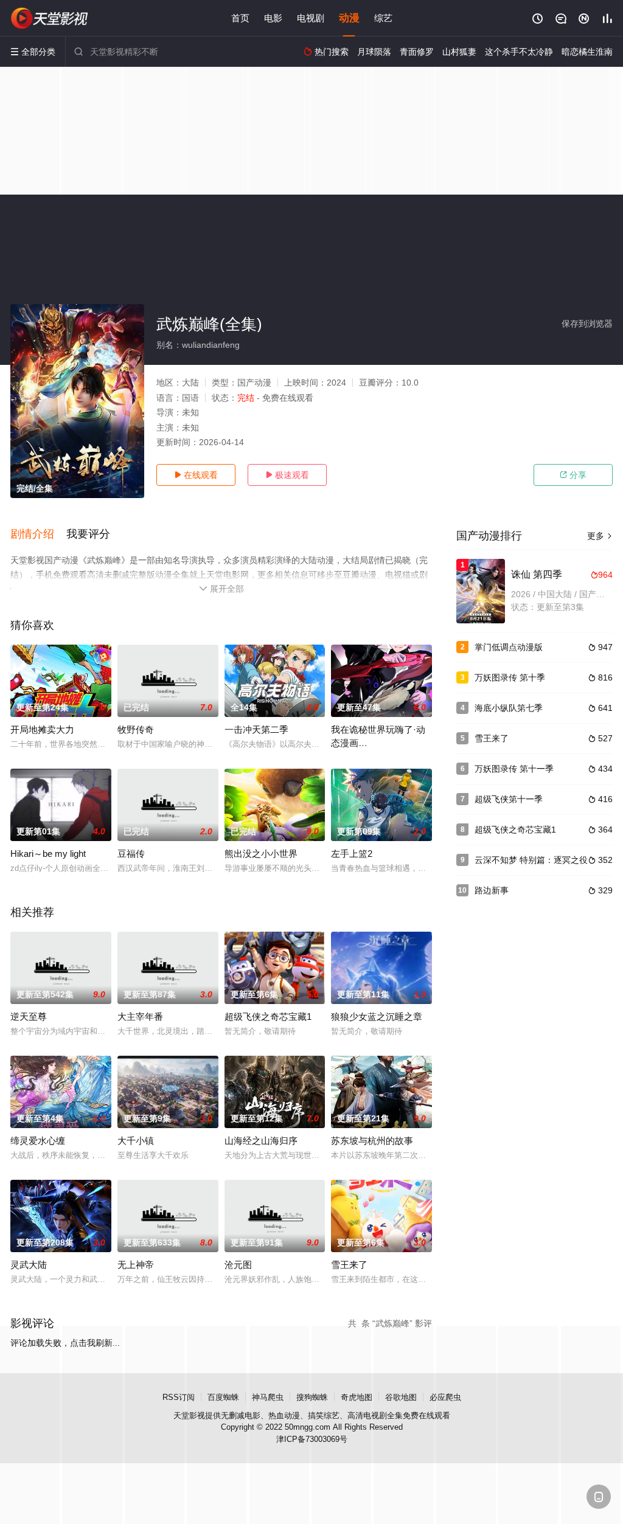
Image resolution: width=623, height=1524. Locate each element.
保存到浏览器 (587, 323)
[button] (38, 534)
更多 (600, 536)
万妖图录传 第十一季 (514, 769)
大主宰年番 (140, 1016)
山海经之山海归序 (261, 1140)
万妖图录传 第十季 (510, 677)
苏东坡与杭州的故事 (372, 1140)
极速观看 (287, 475)
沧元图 (238, 1264)
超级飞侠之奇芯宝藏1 (268, 1016)
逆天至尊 (28, 1016)
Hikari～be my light (48, 853)
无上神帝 (135, 1264)
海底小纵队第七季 (509, 708)
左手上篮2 (351, 853)
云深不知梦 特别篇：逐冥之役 (531, 860)
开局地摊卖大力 (42, 729)
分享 (573, 475)
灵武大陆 (28, 1264)
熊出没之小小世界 (261, 853)
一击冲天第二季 (256, 729)
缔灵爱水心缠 (37, 1140)
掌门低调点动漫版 (509, 647)
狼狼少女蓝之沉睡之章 (376, 1016)
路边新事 (492, 890)
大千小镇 (135, 1140)
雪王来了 (349, 1264)
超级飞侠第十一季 (509, 799)
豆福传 (131, 853)
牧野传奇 (135, 729)
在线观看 (196, 475)
